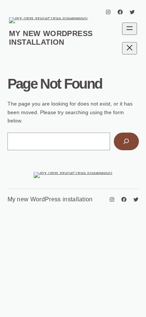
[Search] (126, 141)
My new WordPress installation (50, 37)
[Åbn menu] (129, 29)
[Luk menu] (129, 48)
